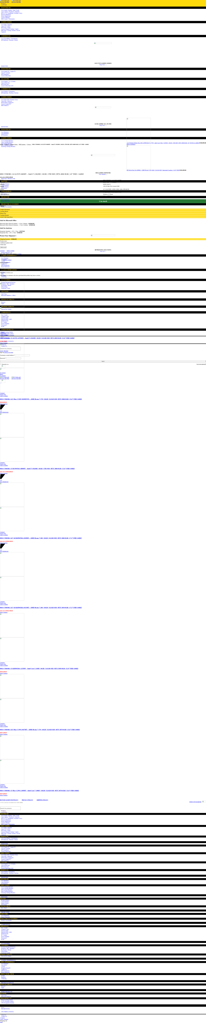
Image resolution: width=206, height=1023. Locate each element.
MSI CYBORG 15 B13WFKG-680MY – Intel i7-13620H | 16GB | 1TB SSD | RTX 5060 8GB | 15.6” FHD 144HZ (37, 468)
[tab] (104, 260)
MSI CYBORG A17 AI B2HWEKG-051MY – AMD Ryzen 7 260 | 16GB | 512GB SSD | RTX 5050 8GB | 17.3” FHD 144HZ (41, 607)
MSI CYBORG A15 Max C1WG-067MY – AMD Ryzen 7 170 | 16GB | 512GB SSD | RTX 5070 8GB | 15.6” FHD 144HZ (40, 729)
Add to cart (3, 247)
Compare (2, 1018)
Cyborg (29, 144)
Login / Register (4, 1019)
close (1, 1022)
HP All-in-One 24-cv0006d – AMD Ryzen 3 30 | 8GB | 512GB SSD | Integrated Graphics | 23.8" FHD (153, 170)
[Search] (204, 348)
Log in (103, 361)
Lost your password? (201, 364)
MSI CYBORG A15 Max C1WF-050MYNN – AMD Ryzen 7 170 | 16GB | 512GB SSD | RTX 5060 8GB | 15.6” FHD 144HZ (41, 399)
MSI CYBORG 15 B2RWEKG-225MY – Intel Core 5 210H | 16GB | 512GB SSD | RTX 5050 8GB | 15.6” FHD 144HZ (39, 668)
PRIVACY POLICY (27, 800)
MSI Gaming (22, 144)
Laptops (7, 144)
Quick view (3, 333)
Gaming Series (14, 144)
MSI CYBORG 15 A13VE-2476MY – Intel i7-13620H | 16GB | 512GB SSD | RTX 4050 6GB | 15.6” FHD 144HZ (37, 338)
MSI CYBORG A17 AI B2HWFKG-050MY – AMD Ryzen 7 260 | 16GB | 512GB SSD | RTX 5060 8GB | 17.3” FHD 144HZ (41, 538)
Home (1, 144)
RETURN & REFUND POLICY (9, 800)
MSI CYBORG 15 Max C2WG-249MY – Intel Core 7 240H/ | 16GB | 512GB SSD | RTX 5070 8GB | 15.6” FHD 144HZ (39, 790)
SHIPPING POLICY (42, 800)
